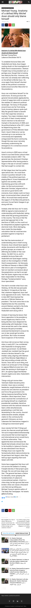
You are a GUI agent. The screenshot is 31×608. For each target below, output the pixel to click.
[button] (2, 2)
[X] (6, 24)
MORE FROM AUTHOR (22, 533)
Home (3, 5)
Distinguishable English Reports (12, 5)
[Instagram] (13, 601)
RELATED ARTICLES (8, 533)
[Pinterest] (9, 24)
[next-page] (5, 588)
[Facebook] (3, 24)
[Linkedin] (17, 601)
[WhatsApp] (13, 24)
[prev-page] (2, 588)
